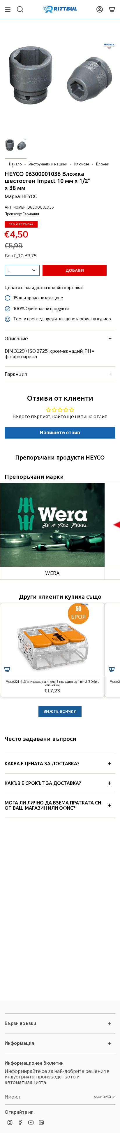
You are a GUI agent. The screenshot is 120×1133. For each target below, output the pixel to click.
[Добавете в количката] (7, 669)
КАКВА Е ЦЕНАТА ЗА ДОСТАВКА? (42, 763)
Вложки (102, 164)
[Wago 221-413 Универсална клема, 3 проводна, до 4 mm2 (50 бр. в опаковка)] (52, 639)
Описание (16, 338)
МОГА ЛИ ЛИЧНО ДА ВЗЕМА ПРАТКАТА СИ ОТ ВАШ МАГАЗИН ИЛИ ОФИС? (53, 805)
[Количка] (112, 9)
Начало (15, 164)
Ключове (81, 164)
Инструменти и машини (48, 164)
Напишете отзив (60, 432)
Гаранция (16, 374)
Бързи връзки (20, 1023)
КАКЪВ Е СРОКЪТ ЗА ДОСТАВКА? (43, 783)
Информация (19, 1043)
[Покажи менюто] (7, 9)
